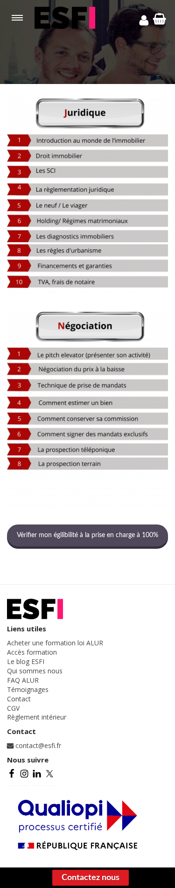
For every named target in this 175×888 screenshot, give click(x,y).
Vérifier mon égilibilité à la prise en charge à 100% (87, 535)
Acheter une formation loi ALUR (55, 642)
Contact (19, 698)
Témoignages (28, 689)
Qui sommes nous (35, 670)
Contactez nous (90, 878)
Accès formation (32, 652)
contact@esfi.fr (37, 745)
